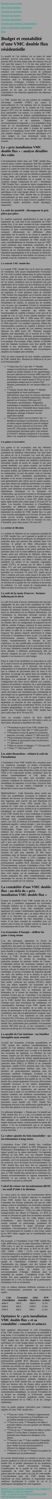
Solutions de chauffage (11, 11)
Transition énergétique (11, 19)
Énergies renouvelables (11, 3)
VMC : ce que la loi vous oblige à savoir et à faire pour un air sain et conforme (23, 1495)
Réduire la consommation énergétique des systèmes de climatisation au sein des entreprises (26, 1490)
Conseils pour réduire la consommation (19, 23)
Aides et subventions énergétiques (16, 27)
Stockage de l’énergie (11, 15)
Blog (3, 31)
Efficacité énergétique (11, 7)
